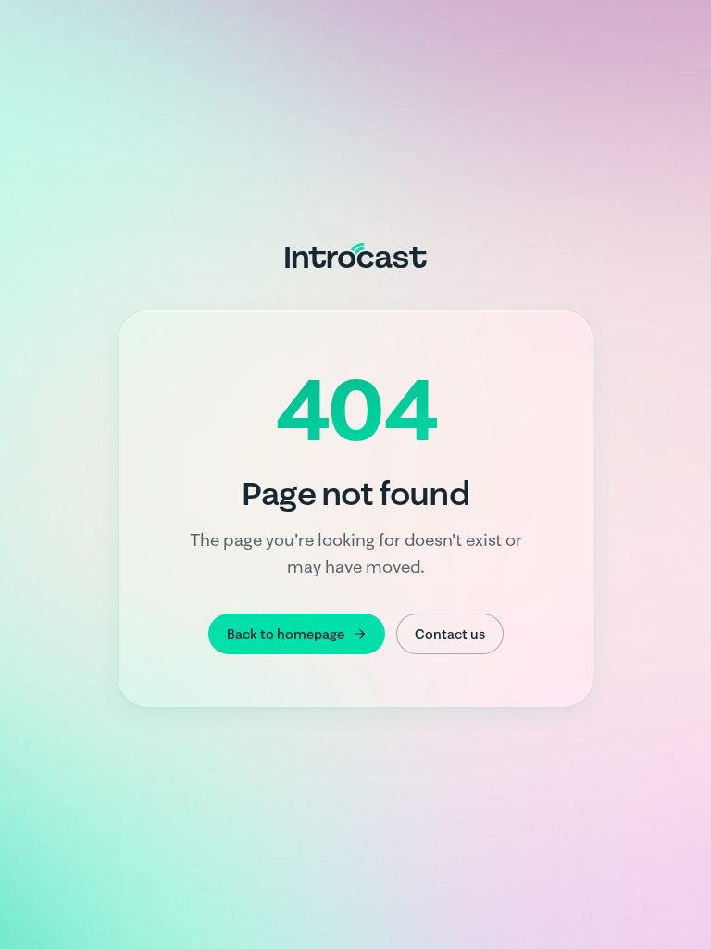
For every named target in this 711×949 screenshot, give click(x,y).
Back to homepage (285, 634)
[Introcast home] (356, 255)
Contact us (450, 634)
